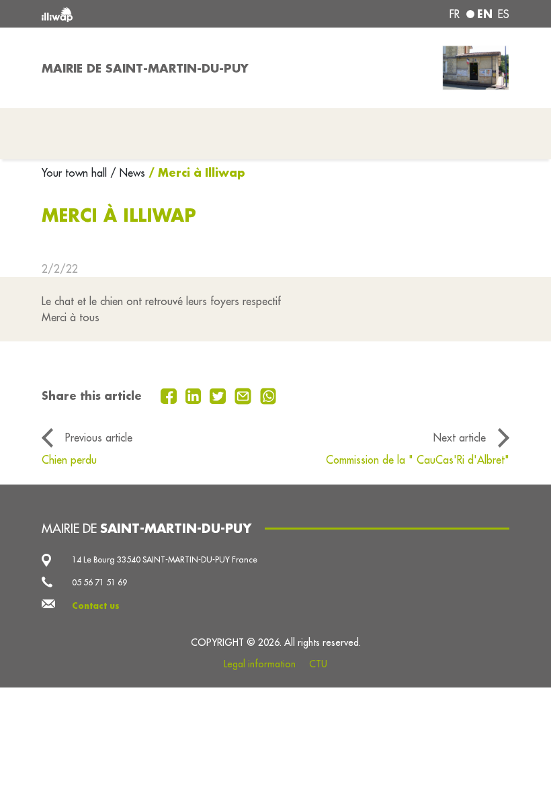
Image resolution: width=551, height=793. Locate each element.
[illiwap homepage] (134, 14)
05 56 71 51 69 (99, 582)
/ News (127, 172)
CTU (318, 664)
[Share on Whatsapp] (268, 395)
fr (455, 14)
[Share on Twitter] (219, 395)
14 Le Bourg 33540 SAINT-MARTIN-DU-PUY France (164, 559)
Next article (459, 437)
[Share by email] (244, 395)
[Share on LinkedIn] (195, 395)
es (503, 14)
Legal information (260, 664)
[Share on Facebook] (170, 395)
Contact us (96, 605)
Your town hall (76, 172)
